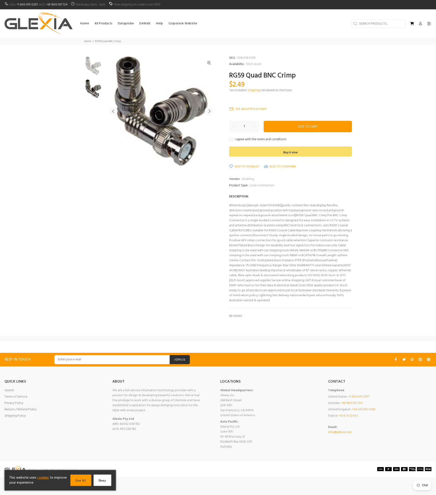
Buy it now (290, 152)
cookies (43, 478)
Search (9, 390)
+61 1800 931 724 (56, 4)
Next (209, 111)
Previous (113, 111)
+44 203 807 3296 (363, 409)
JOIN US (179, 359)
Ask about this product (251, 109)
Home (87, 41)
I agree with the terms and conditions (260, 139)
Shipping (254, 90)
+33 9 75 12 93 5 (348, 415)
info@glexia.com (340, 432)
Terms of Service (16, 396)
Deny (102, 480)
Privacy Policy (14, 403)
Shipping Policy (15, 415)
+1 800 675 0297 (27, 4)
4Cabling (248, 179)
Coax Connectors (262, 185)
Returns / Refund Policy (21, 409)
